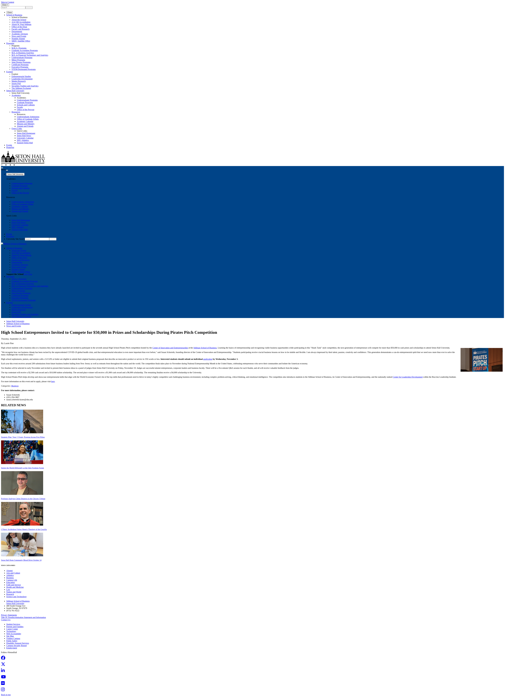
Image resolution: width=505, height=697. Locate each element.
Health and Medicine (15, 587)
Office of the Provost (25, 109)
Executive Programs (20, 67)
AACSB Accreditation (21, 22)
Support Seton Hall (25, 143)
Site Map (10, 636)
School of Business (14, 15)
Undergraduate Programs (22, 57)
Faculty (20, 107)
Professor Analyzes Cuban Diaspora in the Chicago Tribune (23, 499)
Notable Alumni (18, 38)
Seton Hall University (15, 91)
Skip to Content (7, 2)
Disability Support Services (17, 643)
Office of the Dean (19, 27)
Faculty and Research (20, 29)
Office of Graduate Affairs (28, 119)
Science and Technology (16, 597)
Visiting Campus (13, 638)
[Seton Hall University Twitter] (4, 665)
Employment (11, 648)
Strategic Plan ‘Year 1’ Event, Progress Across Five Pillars (23, 437)
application (207, 359)
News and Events (19, 36)
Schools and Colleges (26, 105)
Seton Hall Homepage (26, 133)
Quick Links (17, 128)
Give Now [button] (27, 274)
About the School (19, 20)
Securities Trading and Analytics (25, 86)
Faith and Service (13, 585)
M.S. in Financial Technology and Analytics (30, 55)
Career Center (12, 629)
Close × (5, 5)
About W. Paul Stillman (21, 24)
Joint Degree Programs (21, 62)
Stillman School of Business (18, 323)
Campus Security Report (16, 645)
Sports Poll (16, 83)
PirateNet (10, 147)
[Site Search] (2, 167)
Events (9, 145)
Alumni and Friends (25, 126)
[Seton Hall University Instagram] (3, 690)
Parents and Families (14, 626)
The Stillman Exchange (21, 88)
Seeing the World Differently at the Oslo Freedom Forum (22, 468)
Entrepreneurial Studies (21, 76)
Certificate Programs (20, 64)
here (53, 381)
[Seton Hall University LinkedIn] (3, 671)
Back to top (6, 695)
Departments (17, 31)
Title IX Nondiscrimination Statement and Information (23, 617)
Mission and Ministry (25, 124)
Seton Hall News (24, 135)
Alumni (9, 570)
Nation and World (13, 592)
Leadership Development (22, 79)
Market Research (19, 81)
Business (15, 386)
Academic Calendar (25, 121)
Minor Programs (18, 60)
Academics (16, 95)
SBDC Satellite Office (21, 41)
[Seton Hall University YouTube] (4, 677)
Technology (11, 631)
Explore (9, 72)
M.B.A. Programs (19, 48)
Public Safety (11, 641)
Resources (16, 112)
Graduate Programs (25, 102)
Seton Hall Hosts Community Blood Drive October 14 (21, 560)
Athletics (10, 575)
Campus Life (11, 580)
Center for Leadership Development (408, 377)
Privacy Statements (9, 615)
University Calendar (25, 138)
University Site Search (15, 239)
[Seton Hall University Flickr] (3, 684)
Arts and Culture (13, 573)
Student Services (13, 624)
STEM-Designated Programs (24, 69)
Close (9, 12)
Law (8, 589)
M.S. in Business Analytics (23, 53)
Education (10, 582)
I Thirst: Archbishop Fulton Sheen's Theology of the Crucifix (24, 529)
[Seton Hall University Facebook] (4, 659)
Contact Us (5, 620)
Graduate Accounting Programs (25, 50)
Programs (10, 43)
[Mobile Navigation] (7, 170)
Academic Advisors (20, 34)
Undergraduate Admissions (28, 117)
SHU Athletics (23, 140)
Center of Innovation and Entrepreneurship (170, 348)
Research (10, 594)
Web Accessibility (13, 634)
